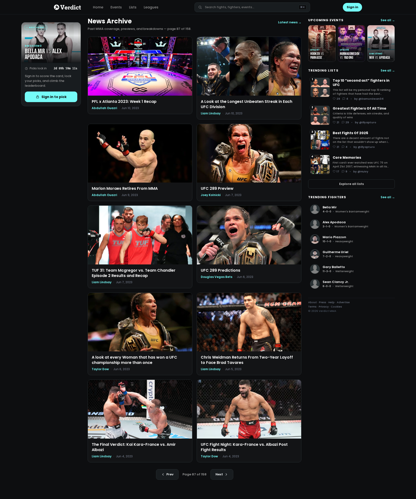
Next (219, 474)
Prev (170, 474)
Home (98, 7)
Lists (132, 7)
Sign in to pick (54, 96)
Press (322, 302)
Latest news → (289, 22)
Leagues (151, 7)
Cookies (336, 307)
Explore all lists (351, 184)
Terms (312, 307)
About (312, 302)
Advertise (343, 302)
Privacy (324, 307)
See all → (388, 20)
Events (116, 7)
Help (331, 302)
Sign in (352, 7)
